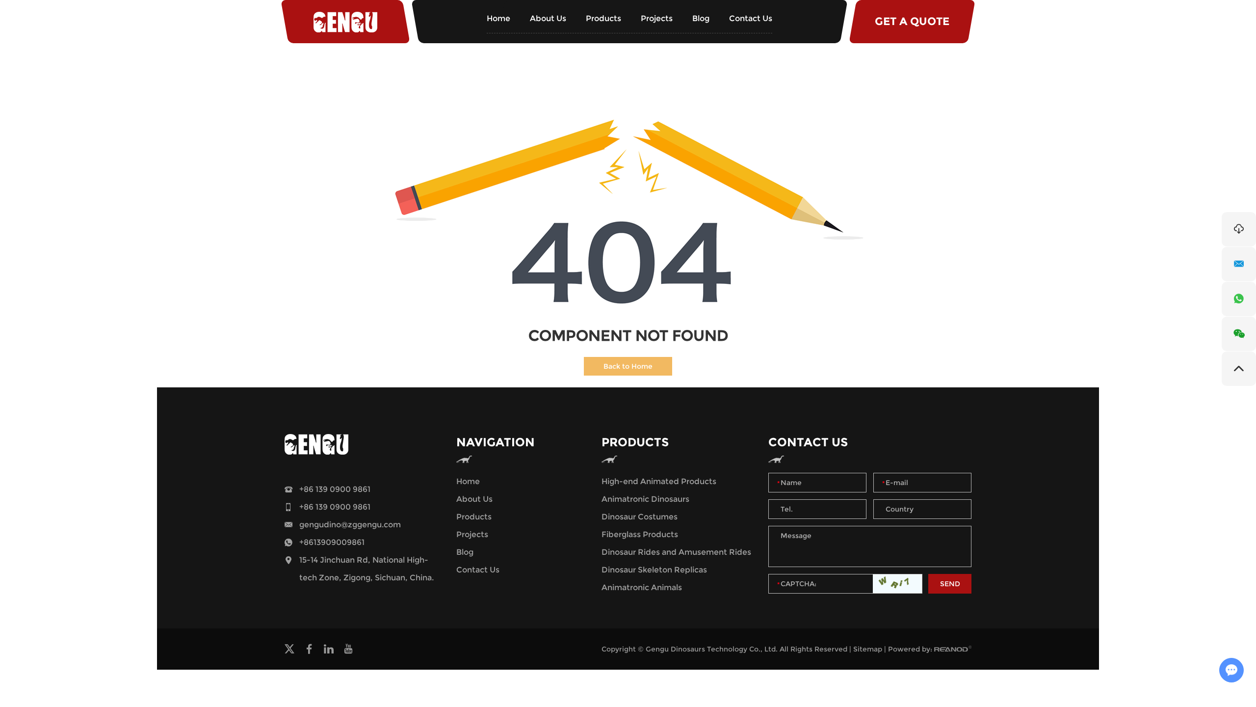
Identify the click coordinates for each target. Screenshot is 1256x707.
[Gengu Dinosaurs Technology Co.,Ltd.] (345, 21)
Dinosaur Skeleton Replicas (654, 569)
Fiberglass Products (640, 534)
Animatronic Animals (642, 587)
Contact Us (750, 18)
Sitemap (867, 649)
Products (603, 18)
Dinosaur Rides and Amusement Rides (676, 552)
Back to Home (628, 366)
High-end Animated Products (659, 481)
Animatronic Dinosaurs (645, 499)
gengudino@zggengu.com (350, 524)
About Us (548, 18)
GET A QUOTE (912, 21)
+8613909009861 (332, 542)
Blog (700, 18)
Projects (657, 18)
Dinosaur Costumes (640, 516)
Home (498, 18)
